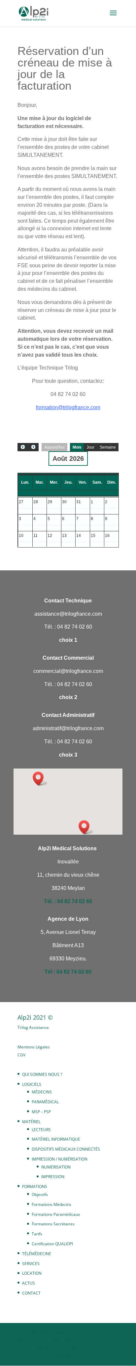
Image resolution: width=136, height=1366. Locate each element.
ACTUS (28, 1283)
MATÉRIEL (31, 1121)
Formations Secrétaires (53, 1224)
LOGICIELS (31, 1084)
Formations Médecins (51, 1204)
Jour (90, 447)
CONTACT (31, 1293)
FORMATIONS (34, 1186)
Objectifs (40, 1194)
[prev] (22, 447)
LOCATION (32, 1273)
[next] (33, 447)
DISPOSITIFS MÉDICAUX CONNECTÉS (66, 1149)
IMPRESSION (52, 1176)
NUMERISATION (56, 1167)
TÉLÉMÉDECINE (36, 1253)
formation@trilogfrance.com (68, 407)
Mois (77, 447)
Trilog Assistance (33, 1027)
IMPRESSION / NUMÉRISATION (59, 1159)
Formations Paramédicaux (56, 1214)
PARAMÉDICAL (45, 1102)
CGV (21, 1055)
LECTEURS (41, 1129)
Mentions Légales (33, 1047)
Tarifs (37, 1234)
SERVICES (31, 1263)
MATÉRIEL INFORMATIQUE (56, 1139)
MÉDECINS (42, 1092)
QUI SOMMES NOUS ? (42, 1074)
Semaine (108, 447)
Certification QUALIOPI (52, 1244)
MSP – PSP (41, 1112)
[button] (86, 827)
